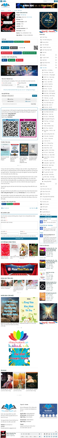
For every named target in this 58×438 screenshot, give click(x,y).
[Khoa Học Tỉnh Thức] (19, 76)
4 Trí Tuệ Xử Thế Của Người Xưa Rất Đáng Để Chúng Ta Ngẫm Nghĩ (32, 288)
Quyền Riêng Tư (46, 211)
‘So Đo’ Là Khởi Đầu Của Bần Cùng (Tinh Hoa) (28, 324)
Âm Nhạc (44, 65)
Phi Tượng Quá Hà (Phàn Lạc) (5, 257)
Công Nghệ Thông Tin (49, 118)
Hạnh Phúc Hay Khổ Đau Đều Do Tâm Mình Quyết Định (6, 288)
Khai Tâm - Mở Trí (48, 104)
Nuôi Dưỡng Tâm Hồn (49, 133)
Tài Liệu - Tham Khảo (49, 116)
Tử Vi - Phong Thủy (48, 143)
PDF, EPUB (29, 17)
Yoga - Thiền (47, 123)
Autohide (11, 101)
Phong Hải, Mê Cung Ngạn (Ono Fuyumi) (24, 257)
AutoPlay (11, 99)
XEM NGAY (33, 85)
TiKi (5, 60)
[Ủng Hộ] (48, 32)
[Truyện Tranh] (19, 365)
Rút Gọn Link (45, 201)
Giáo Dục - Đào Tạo (48, 114)
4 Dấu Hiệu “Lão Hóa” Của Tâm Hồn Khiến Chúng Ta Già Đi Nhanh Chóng (19, 288)
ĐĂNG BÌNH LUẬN (19, 238)
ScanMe (21, 47)
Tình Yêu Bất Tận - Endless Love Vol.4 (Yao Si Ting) (19, 389)
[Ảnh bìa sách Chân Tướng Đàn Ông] (8, 31)
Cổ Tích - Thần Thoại (49, 152)
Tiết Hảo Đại (23, 14)
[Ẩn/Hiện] (56, 431)
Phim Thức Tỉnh (46, 194)
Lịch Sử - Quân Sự (48, 84)
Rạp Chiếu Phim (46, 62)
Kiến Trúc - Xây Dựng (49, 77)
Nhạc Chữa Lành (7, 53)
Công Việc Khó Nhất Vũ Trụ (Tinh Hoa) (9, 323)
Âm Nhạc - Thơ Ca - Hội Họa (49, 131)
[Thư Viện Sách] (4, 1)
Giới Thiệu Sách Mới (47, 49)
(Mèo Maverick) (51, 283)
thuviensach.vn (8, 424)
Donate (28, 101)
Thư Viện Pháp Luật (48, 102)
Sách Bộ (44, 52)
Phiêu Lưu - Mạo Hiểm (49, 154)
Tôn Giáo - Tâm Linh (48, 72)
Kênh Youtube (45, 204)
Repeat (28, 99)
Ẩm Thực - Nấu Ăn (48, 128)
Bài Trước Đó (6, 208)
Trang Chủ (2, 10)
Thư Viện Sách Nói (46, 199)
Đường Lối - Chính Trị (49, 100)
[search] (54, 1)
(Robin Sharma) (51, 293)
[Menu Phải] (57, 1)
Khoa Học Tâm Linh (47, 189)
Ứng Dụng (44, 209)
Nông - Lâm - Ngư (48, 79)
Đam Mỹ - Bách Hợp (49, 165)
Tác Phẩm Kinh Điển (49, 111)
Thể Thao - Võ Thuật (49, 121)
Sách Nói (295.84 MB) (30, 53)
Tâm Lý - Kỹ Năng (48, 70)
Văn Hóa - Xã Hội (48, 107)
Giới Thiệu (44, 37)
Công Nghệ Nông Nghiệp (48, 196)
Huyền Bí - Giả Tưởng (49, 150)
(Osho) (50, 273)
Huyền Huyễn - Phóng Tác (50, 179)
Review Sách (45, 42)
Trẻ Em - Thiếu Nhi (48, 138)
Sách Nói (27, 41)
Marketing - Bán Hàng (49, 95)
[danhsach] (39, 437)
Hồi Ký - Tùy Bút (48, 88)
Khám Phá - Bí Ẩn (19, 41)
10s (27, 436)
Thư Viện (9, 10)
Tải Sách (15, 47)
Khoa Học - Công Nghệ (49, 74)
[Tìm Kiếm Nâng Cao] (49, 436)
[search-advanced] (49, 436)
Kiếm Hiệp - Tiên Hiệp (49, 176)
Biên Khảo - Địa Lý (48, 145)
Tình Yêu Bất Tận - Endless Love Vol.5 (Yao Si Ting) (31, 389)
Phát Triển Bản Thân (49, 125)
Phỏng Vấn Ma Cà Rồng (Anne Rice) (33, 257)
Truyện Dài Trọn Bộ (48, 172)
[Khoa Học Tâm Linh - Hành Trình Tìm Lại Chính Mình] (48, 320)
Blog (43, 183)
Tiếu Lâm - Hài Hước (49, 160)
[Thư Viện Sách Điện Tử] (48, 418)
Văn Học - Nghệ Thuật (18, 10)
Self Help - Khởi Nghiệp (49, 93)
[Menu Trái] (1, 1)
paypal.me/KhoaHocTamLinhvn (27, 426)
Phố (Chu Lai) (13, 256)
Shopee (20, 60)
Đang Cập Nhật (47, 181)
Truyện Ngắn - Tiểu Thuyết (50, 169)
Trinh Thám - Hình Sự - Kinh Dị (49, 158)
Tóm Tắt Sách (45, 44)
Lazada (12, 60)
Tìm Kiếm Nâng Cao (47, 39)
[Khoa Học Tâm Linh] (48, 29)
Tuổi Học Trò (47, 140)
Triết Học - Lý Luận (48, 98)
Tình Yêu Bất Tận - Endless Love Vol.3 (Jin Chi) (6, 389)
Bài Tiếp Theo (33, 208)
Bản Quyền (45, 206)
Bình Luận (18, 53)
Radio (43, 55)
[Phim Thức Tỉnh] (19, 275)
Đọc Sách (6, 47)
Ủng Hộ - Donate (46, 214)
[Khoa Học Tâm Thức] (36, 7)
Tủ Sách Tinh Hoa (46, 47)
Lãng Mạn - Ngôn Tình (49, 162)
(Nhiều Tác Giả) (51, 250)
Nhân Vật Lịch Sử (48, 86)
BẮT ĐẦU (34, 95)
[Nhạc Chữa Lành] (19, 347)
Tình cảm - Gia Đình (48, 136)
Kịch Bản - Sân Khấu (49, 174)
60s (23, 436)
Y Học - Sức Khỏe (48, 81)
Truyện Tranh (45, 57)
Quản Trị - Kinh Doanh (49, 91)
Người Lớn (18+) (48, 167)
